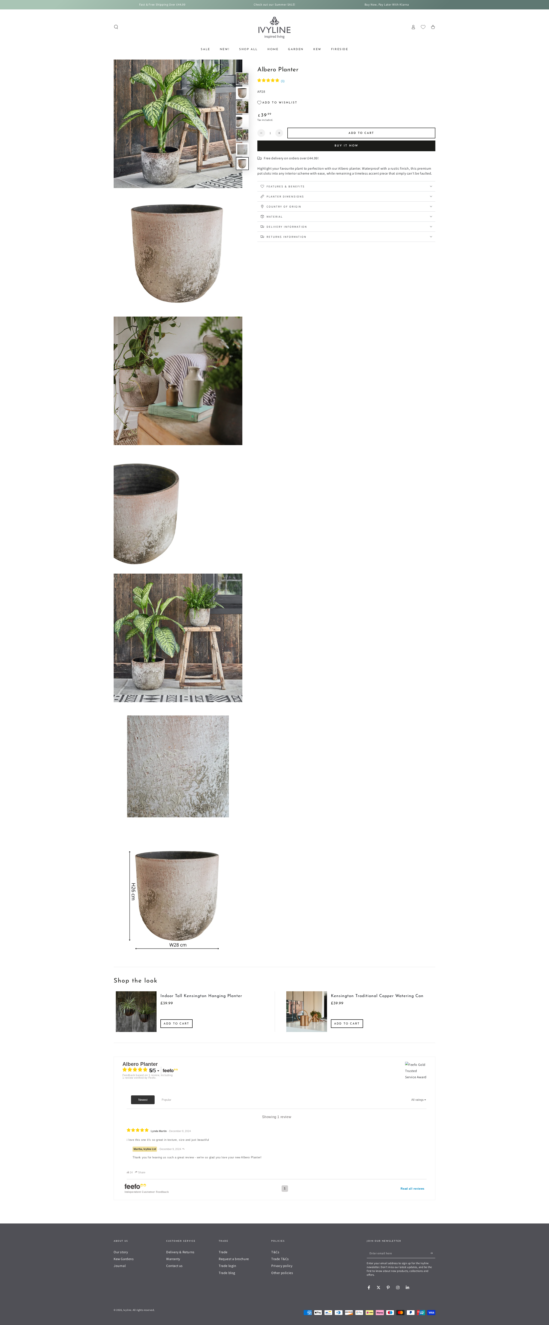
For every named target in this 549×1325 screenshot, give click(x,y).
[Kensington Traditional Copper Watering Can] (306, 1011)
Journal (120, 1266)
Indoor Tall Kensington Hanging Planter (201, 996)
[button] (116, 27)
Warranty (173, 1259)
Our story (121, 1252)
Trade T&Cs (280, 1259)
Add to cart (176, 1023)
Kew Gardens (124, 1259)
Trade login (227, 1266)
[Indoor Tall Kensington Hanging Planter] (136, 1011)
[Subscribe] (432, 1253)
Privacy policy (281, 1266)
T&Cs (275, 1252)
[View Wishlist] (423, 27)
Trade (223, 1252)
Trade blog (227, 1273)
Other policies (282, 1273)
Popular (166, 1099)
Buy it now (346, 145)
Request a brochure (234, 1259)
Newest (143, 1099)
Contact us (174, 1266)
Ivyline (127, 1310)
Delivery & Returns (180, 1252)
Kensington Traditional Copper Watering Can (377, 996)
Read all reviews (412, 1188)
